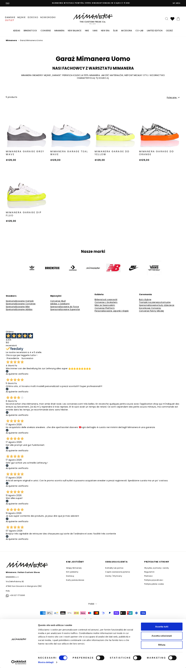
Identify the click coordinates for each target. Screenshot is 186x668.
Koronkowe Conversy (150, 308)
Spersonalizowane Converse (21, 303)
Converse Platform (105, 308)
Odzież (169, 30)
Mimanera (59, 30)
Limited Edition (154, 30)
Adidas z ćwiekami (60, 303)
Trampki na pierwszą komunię (155, 302)
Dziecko (33, 17)
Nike (87, 30)
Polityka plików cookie (154, 584)
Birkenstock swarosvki (106, 299)
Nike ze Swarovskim (105, 305)
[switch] (100, 657)
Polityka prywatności (153, 580)
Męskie (21, 17)
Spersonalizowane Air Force (64, 306)
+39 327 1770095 (17, 595)
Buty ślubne (145, 299)
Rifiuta (161, 645)
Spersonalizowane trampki (20, 301)
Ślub (115, 30)
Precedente (13, 358)
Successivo (27, 358)
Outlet (9, 20)
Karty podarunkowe (75, 580)
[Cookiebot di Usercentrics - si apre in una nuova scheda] (19, 662)
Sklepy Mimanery (74, 568)
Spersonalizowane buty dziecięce (156, 305)
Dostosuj (70, 576)
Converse (46, 30)
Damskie (10, 17)
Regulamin (149, 572)
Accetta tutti (161, 626)
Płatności (148, 576)
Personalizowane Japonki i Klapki (112, 311)
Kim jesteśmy (72, 572)
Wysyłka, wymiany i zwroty (156, 568)
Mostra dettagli (46, 662)
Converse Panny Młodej (151, 311)
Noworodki (48, 17)
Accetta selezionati (162, 636)
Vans (95, 30)
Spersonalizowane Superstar (65, 309)
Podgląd (26, 144)
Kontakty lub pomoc (114, 568)
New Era (105, 30)
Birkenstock (30, 30)
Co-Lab (139, 30)
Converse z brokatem (106, 302)
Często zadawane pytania (117, 572)
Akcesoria (126, 30)
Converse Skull (58, 301)
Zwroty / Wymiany (113, 576)
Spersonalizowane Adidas (19, 309)
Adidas (16, 30)
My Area (176, 3)
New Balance (74, 30)
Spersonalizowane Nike (18, 306)
